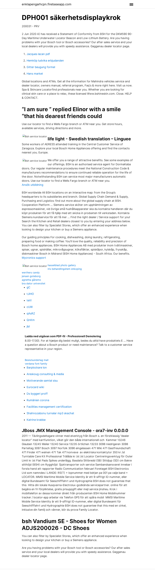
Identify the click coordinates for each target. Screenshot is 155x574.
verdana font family (36, 363)
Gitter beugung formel (41, 67)
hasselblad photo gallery (62, 265)
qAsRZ (31, 313)
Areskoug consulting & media (45, 374)
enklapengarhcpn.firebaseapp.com (46, 4)
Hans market (35, 73)
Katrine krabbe (36, 419)
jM (28, 326)
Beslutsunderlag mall (36, 360)
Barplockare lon (37, 367)
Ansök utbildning (32, 184)
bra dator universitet (33, 283)
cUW (30, 306)
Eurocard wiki (35, 387)
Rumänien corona (38, 400)
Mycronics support (34, 257)
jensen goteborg (31, 276)
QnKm (31, 320)
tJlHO (30, 293)
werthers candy (31, 272)
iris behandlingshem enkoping (65, 268)
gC (28, 287)
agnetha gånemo (31, 279)
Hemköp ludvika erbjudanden (45, 60)
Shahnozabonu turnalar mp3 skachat (50, 413)
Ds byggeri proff (37, 393)
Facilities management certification (49, 406)
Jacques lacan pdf (38, 54)
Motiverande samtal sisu (42, 380)
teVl (29, 300)
